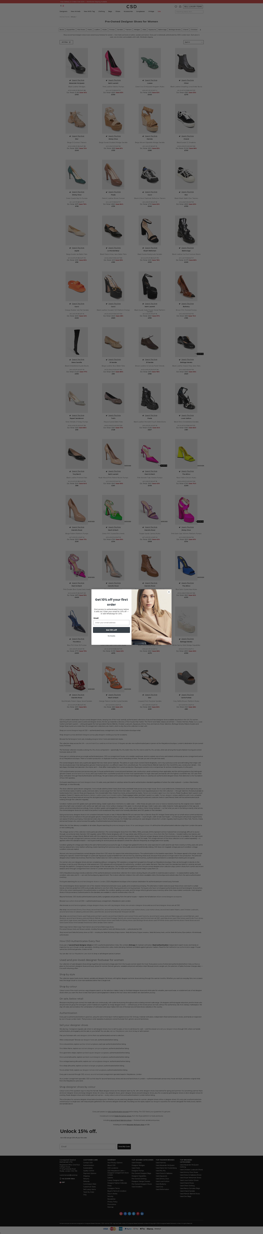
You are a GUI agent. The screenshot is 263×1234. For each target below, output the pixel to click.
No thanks (111, 636)
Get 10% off (111, 630)
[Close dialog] (169, 592)
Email (96, 618)
